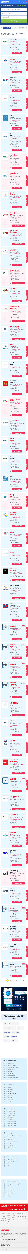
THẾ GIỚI (4, 1218)
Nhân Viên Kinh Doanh (13, 889)
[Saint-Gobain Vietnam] (5, 309)
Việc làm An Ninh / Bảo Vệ (9, 1063)
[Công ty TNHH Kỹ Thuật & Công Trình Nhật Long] (5, 423)
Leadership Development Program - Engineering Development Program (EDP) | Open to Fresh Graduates (13, 683)
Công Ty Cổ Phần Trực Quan (16, 817)
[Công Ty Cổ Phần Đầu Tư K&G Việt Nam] (5, 273)
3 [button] (13, 980)
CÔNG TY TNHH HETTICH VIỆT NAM (17, 874)
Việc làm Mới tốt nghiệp (9, 1137)
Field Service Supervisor (13, 569)
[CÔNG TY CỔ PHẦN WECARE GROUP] (5, 497)
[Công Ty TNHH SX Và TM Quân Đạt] (5, 799)
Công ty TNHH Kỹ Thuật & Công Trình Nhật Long (17, 423)
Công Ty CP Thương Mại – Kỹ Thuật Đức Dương (16, 81)
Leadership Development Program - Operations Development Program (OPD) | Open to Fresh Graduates (13, 625)
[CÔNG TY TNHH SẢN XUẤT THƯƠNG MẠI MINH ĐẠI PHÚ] (5, 533)
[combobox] (14, 9)
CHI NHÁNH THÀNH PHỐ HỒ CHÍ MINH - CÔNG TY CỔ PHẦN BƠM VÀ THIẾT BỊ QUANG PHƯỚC (15, 119)
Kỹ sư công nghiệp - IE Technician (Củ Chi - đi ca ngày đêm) (13, 645)
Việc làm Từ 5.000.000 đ (9, 1113)
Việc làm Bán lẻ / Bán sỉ (9, 1069)
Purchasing (7, 1040)
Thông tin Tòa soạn (5, 1244)
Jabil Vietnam (13, 441)
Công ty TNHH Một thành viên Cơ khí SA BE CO (15, 384)
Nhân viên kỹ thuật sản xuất (13, 40)
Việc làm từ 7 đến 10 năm (9, 1194)
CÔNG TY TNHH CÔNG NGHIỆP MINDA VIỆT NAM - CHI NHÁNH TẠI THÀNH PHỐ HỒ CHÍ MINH (16, 836)
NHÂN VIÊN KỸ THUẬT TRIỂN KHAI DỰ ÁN (14, 760)
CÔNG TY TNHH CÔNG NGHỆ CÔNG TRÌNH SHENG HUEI (15, 137)
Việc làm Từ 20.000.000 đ (9, 1121)
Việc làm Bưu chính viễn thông (10, 1077)
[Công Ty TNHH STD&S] (5, 291)
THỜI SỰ (4, 1216)
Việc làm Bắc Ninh (7, 1101)
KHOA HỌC (19, 1216)
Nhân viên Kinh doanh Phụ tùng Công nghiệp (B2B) (13, 289)
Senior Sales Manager (13, 551)
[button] (23, 2)
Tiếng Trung (7, 1032)
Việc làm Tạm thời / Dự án (9, 1162)
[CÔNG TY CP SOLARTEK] (5, 588)
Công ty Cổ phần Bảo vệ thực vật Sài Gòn (16, 329)
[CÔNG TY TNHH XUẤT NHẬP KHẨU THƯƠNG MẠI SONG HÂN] (5, 215)
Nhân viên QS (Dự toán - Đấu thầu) (14, 796)
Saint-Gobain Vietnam (15, 310)
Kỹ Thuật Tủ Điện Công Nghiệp (14, 231)
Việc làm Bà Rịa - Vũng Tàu (9, 1093)
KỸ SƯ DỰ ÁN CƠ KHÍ (14, 421)
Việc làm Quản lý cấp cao (9, 1146)
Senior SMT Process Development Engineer (13, 945)
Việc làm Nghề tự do (8, 1164)
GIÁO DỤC (24, 1213)
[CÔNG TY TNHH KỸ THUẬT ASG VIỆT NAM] (5, 891)
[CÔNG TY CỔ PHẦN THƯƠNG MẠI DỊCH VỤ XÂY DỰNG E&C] (5, 459)
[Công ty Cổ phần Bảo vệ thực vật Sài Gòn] (5, 329)
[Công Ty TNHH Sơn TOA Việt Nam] (5, 98)
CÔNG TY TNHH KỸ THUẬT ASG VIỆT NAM (16, 892)
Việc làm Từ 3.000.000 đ (9, 1111)
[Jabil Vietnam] (5, 441)
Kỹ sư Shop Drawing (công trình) (13, 78)
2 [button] (10, 980)
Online (5, 1023)
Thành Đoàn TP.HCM (5, 1245)
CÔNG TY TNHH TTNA (15, 572)
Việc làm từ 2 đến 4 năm (9, 1190)
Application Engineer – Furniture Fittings (13, 871)
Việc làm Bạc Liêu (7, 1095)
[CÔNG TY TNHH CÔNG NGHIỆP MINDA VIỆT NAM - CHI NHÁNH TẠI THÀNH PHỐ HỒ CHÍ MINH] (5, 835)
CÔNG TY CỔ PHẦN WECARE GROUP (14, 498)
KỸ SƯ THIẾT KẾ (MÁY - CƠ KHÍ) (13, 381)
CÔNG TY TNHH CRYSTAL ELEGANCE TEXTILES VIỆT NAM (16, 607)
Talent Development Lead (13, 345)
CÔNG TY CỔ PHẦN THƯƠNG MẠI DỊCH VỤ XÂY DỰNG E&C (16, 460)
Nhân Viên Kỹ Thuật (12, 116)
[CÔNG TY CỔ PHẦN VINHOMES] (5, 251)
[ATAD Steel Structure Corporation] (5, 929)
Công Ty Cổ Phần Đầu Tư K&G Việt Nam (17, 273)
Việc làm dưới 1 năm (8, 1188)
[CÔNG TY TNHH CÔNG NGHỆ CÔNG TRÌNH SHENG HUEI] (5, 136)
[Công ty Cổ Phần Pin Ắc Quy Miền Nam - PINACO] (5, 195)
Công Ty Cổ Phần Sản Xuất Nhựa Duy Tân (15, 966)
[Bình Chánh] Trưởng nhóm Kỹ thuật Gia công (12, 457)
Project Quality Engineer (14, 363)
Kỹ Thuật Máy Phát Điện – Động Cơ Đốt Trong (11, 213)
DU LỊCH (9, 1223)
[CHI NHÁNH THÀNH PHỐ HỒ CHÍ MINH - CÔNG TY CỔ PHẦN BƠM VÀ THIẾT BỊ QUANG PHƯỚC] (5, 118)
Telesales (14, 1040)
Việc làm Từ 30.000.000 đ (9, 1123)
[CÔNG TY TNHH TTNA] (5, 571)
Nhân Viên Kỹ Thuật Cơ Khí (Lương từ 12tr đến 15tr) (13, 531)
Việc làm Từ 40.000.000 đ (9, 1126)
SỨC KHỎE (19, 1218)
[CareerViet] (5, 553)
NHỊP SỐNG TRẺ (14, 1214)
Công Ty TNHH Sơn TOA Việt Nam (15, 99)
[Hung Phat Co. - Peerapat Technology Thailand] (5, 401)
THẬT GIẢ (24, 1218)
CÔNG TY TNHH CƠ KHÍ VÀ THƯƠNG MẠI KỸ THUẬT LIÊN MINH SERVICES (16, 724)
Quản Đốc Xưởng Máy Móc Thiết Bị (14, 327)
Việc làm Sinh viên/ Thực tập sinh (11, 1135)
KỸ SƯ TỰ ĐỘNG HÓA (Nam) (14, 513)
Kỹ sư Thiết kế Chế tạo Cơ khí (13, 193)
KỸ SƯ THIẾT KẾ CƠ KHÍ (14, 815)
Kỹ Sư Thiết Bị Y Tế (13, 851)
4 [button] (16, 980)
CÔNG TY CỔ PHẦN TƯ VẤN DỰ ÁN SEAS (15, 176)
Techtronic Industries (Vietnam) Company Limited (15, 628)
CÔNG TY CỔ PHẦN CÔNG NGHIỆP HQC (16, 763)
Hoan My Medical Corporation (14, 348)
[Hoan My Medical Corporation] (5, 347)
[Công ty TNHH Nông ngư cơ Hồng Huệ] (5, 60)
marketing (6, 1036)
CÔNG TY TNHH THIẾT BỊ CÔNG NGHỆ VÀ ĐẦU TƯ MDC (15, 854)
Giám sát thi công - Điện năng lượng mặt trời (14, 586)
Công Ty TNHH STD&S (15, 291)
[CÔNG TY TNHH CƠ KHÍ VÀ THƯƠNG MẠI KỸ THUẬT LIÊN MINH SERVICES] (5, 723)
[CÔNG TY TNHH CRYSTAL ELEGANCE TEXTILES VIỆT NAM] (5, 606)
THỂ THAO (19, 1213)
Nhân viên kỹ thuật (11, 155)
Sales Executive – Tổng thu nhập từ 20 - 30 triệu (12, 399)
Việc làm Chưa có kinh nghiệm (10, 1186)
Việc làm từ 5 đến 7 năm (9, 1192)
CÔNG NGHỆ (9, 1218)
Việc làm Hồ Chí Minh (8, 1089)
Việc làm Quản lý (7, 1143)
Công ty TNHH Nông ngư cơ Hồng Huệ (15, 61)
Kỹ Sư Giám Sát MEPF (11, 173)
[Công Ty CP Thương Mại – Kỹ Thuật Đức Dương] (5, 80)
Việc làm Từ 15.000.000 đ (9, 1119)
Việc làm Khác (6, 1166)
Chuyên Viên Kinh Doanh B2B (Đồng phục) (12, 270)
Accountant (15, 1032)
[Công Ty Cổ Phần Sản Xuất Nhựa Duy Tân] (5, 965)
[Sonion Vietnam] (5, 365)
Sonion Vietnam (13, 366)
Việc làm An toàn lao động (9, 1065)
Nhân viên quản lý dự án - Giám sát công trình (13, 740)
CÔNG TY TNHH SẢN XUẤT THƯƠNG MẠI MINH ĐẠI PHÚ (16, 534)
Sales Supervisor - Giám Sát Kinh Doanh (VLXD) (13, 96)
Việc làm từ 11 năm (7, 1196)
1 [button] (7, 980)
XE (8, 1221)
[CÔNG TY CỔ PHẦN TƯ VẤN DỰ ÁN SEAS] (5, 175)
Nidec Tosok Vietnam (15, 43)
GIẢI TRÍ (14, 1220)
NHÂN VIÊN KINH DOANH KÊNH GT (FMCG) (14, 702)
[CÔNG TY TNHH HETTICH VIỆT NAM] (5, 873)
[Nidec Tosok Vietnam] (5, 42)
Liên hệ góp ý (4, 1249)
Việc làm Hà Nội (7, 1087)
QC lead (11, 495)
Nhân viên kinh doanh (10, 1028)
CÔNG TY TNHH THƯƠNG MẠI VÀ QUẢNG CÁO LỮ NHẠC (17, 516)
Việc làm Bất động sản (8, 1073)
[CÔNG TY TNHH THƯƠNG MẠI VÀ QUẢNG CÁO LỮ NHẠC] (5, 515)
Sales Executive (13, 1023)
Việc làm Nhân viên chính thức (10, 1160)
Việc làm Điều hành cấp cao (10, 1148)
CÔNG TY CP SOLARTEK (15, 588)
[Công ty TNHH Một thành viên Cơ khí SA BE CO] (5, 383)
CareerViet (12, 554)
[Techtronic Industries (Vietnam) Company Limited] (5, 627)
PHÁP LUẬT (3, 1220)
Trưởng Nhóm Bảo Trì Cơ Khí (12, 604)
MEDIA (3, 1213)
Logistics (20, 1028)
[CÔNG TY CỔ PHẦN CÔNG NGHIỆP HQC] (5, 762)
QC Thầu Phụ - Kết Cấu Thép (13, 927)
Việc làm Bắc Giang (8, 1099)
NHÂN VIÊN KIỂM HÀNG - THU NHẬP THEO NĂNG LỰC (13, 58)
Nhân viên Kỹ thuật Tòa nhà (13, 249)
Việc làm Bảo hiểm (7, 1071)
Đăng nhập (24, 5)
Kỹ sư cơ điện (12, 134)
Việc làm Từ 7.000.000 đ (9, 1115)
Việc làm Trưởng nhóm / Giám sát (11, 1141)
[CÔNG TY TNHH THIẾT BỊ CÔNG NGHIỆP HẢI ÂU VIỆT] (5, 742)
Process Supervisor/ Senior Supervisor (13, 907)
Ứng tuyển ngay (17, 52)
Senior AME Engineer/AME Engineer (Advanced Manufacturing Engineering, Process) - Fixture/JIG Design (14, 778)
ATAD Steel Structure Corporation (15, 930)
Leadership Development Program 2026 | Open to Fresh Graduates (13, 663)
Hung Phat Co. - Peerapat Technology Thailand (16, 402)
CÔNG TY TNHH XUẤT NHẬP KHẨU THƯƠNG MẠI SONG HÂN (17, 216)
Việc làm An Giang (7, 1091)
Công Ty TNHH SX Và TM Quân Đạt (17, 799)
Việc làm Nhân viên (8, 1139)
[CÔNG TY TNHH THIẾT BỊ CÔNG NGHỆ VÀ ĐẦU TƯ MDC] (5, 853)
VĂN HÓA (14, 1217)
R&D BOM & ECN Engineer (13, 833)
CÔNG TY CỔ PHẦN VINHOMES (14, 252)
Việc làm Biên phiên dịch (9, 1075)
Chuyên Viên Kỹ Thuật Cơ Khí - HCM (13, 963)
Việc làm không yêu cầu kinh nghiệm (12, 1184)
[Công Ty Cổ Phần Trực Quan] (5, 817)
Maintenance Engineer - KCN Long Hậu (13, 307)
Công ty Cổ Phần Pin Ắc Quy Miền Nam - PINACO (15, 196)
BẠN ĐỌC (24, 1216)
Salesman (14, 1036)
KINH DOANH (8, 1214)
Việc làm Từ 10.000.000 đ (9, 1117)
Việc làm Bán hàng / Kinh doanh (11, 1067)
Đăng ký (19, 5)
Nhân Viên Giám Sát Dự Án (13, 721)
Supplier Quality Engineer (14, 439)
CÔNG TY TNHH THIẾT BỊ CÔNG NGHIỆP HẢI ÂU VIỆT (15, 743)
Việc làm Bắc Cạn (7, 1097)
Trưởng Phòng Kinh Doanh (13, 477)
